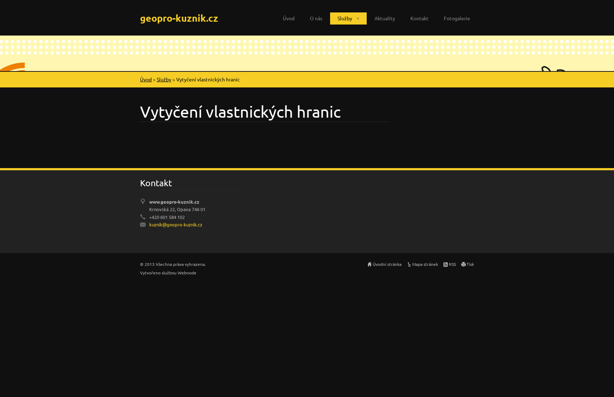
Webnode (187, 272)
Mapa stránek (425, 264)
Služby (345, 18)
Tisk (470, 264)
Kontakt (419, 18)
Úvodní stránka (387, 264)
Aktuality (385, 18)
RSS (452, 264)
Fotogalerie (457, 18)
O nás (316, 18)
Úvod (289, 18)
